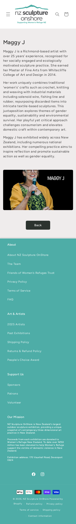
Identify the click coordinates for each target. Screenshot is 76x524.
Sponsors (13, 384)
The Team (14, 264)
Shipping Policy (18, 342)
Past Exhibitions (18, 333)
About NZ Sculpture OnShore (28, 255)
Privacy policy (54, 504)
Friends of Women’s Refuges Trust (31, 273)
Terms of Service (18, 290)
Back (38, 225)
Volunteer (14, 402)
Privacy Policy (17, 281)
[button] (8, 14)
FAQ (10, 299)
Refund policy (34, 504)
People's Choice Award (23, 360)
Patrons (12, 393)
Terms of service (29, 510)
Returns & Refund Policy (24, 351)
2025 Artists (16, 324)
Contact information (40, 516)
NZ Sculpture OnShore (36, 499)
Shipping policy (52, 510)
